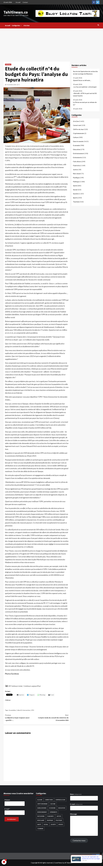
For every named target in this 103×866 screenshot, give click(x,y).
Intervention (26, 710)
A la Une (26, 25)
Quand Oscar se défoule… (82, 80)
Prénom (7, 800)
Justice (75, 169)
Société (75, 194)
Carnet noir (77, 125)
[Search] (98, 25)
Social (75, 190)
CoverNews (58, 863)
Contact (25, 2)
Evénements (77, 157)
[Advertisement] (51, 43)
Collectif (19, 710)
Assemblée (12, 710)
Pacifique (76, 177)
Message (73, 814)
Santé (75, 186)
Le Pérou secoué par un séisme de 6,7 (85, 103)
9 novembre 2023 (11, 84)
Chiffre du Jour (78, 129)
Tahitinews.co (16, 12)
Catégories (16, 25)
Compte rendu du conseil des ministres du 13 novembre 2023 (53, 717)
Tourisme (76, 202)
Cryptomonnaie (78, 133)
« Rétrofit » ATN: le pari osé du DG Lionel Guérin (85, 94)
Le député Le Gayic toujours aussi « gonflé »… (17, 717)
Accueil (18, 2)
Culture (75, 137)
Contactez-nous (79, 840)
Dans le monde (78, 141)
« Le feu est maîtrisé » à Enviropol (84, 87)
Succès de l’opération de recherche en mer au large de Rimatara (85, 72)
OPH (32, 710)
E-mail (7, 809)
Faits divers (77, 161)
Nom (75, 794)
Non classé (77, 173)
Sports (75, 198)
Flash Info (76, 165)
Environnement (78, 153)
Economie (76, 145)
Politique (8, 64)
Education (76, 149)
